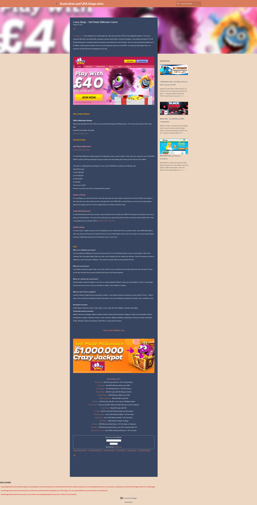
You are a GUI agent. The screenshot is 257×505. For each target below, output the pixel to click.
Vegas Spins (99, 417)
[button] (74, 28)
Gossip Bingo (100, 388)
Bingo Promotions (95, 450)
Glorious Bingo (102, 395)
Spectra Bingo (100, 392)
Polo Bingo (101, 385)
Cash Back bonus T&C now (105, 221)
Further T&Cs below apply (81, 150)
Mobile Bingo (131, 450)
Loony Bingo (121, 450)
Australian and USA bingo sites (82, 4)
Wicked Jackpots (99, 414)
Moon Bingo (98, 382)
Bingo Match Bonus (80, 450)
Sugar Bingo (105, 408)
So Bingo (97, 411)
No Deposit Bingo (144, 450)
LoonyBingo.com (78, 36)
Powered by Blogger (130, 498)
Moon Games (93, 405)
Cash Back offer (109, 450)
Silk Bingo (95, 401)
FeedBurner (118, 447)
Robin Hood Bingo (105, 398)
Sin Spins (94, 424)
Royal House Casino (97, 430)
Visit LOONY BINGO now (113, 330)
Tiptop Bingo (103, 421)
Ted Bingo (94, 427)
